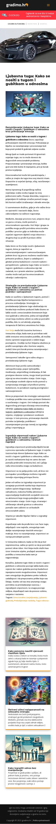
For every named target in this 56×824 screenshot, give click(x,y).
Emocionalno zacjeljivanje (25, 597)
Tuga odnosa (42, 600)
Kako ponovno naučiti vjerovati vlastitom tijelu (25, 652)
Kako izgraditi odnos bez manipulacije (22, 769)
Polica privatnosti (41, 820)
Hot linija (10, 330)
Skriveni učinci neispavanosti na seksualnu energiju (26, 710)
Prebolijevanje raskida (24, 600)
